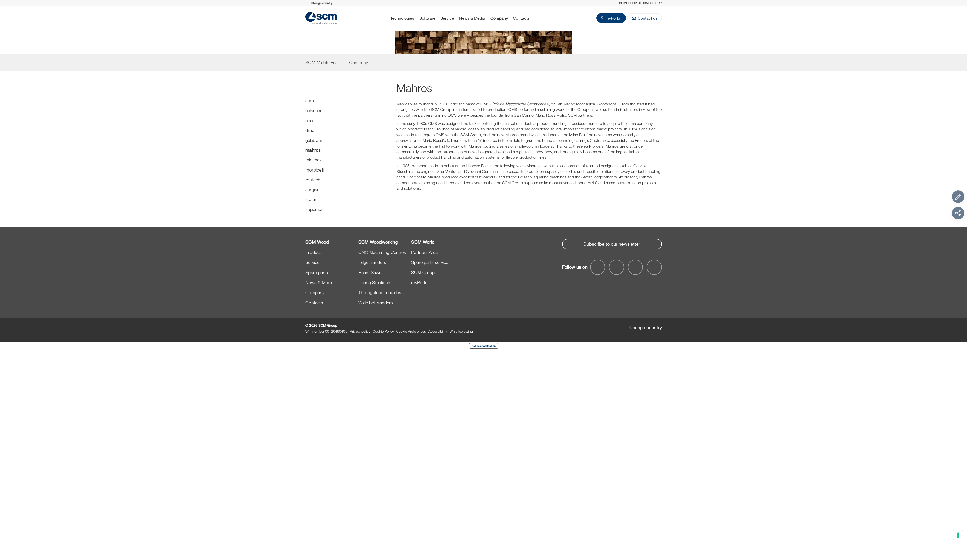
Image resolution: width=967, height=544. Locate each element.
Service (447, 18)
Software (427, 18)
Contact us (648, 18)
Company (499, 18)
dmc (309, 130)
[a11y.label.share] (958, 213)
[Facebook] (597, 267)
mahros (313, 150)
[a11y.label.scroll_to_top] (958, 512)
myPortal (613, 18)
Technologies (402, 18)
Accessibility (437, 331)
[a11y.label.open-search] (539, 18)
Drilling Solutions (374, 282)
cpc (309, 120)
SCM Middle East (322, 62)
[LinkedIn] (635, 267)
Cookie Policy (383, 331)
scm (309, 100)
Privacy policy (360, 331)
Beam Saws (370, 272)
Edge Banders (372, 262)
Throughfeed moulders (380, 292)
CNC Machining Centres (382, 252)
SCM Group (423, 272)
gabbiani (313, 140)
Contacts (521, 18)
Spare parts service (429, 262)
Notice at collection (484, 345)
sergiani (312, 189)
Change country (645, 327)
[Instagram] (654, 267)
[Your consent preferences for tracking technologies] (958, 535)
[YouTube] (616, 267)
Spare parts (316, 272)
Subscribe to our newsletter (611, 244)
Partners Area (424, 252)
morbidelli (314, 170)
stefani (311, 199)
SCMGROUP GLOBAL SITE (638, 3)
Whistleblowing (461, 331)
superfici (313, 209)
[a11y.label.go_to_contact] (958, 196)
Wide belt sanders (375, 302)
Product (313, 252)
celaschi (313, 110)
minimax (313, 159)
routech (312, 179)
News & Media (472, 18)
